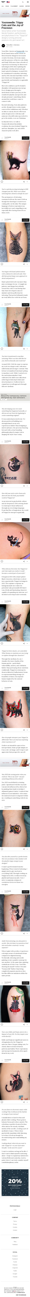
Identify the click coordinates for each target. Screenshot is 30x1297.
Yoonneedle (20, 51)
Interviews (17, 45)
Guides (21, 6)
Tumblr (15, 1262)
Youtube (15, 1276)
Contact (15, 1230)
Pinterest (15, 1265)
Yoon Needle (7, 137)
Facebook (15, 1259)
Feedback (15, 1244)
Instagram (15, 1256)
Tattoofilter (9, 45)
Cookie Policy (21, 1292)
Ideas (7, 6)
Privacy (15, 1224)
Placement (14, 6)
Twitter (15, 1270)
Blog (15, 1241)
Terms (15, 1221)
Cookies (15, 1227)
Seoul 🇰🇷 (6, 138)
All (3, 6)
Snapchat (15, 1268)
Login (15, 1210)
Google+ (15, 1273)
